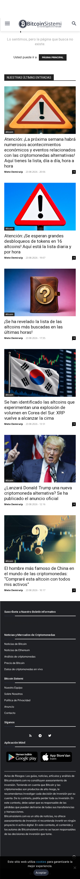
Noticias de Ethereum (17, 650)
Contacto (9, 712)
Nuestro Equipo (13, 687)
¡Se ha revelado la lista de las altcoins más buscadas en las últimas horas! (33, 327)
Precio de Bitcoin (14, 663)
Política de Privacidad (17, 700)
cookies (41, 861)
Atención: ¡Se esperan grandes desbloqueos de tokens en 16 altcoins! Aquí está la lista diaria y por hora (37, 244)
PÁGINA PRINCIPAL (52, 57)
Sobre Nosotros (13, 693)
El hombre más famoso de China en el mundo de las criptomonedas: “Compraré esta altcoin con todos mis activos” (39, 576)
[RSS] (30, 736)
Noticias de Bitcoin (15, 643)
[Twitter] (49, 736)
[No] (75, 868)
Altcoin (9, 131)
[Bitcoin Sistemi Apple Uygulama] (57, 761)
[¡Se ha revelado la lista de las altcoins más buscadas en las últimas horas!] (40, 292)
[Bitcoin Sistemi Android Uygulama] (23, 761)
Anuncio (9, 706)
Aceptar (41, 872)
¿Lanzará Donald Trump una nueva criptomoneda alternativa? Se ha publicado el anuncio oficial (38, 493)
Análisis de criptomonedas (19, 656)
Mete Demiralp (13, 171)
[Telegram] (40, 736)
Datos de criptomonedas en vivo (23, 669)
